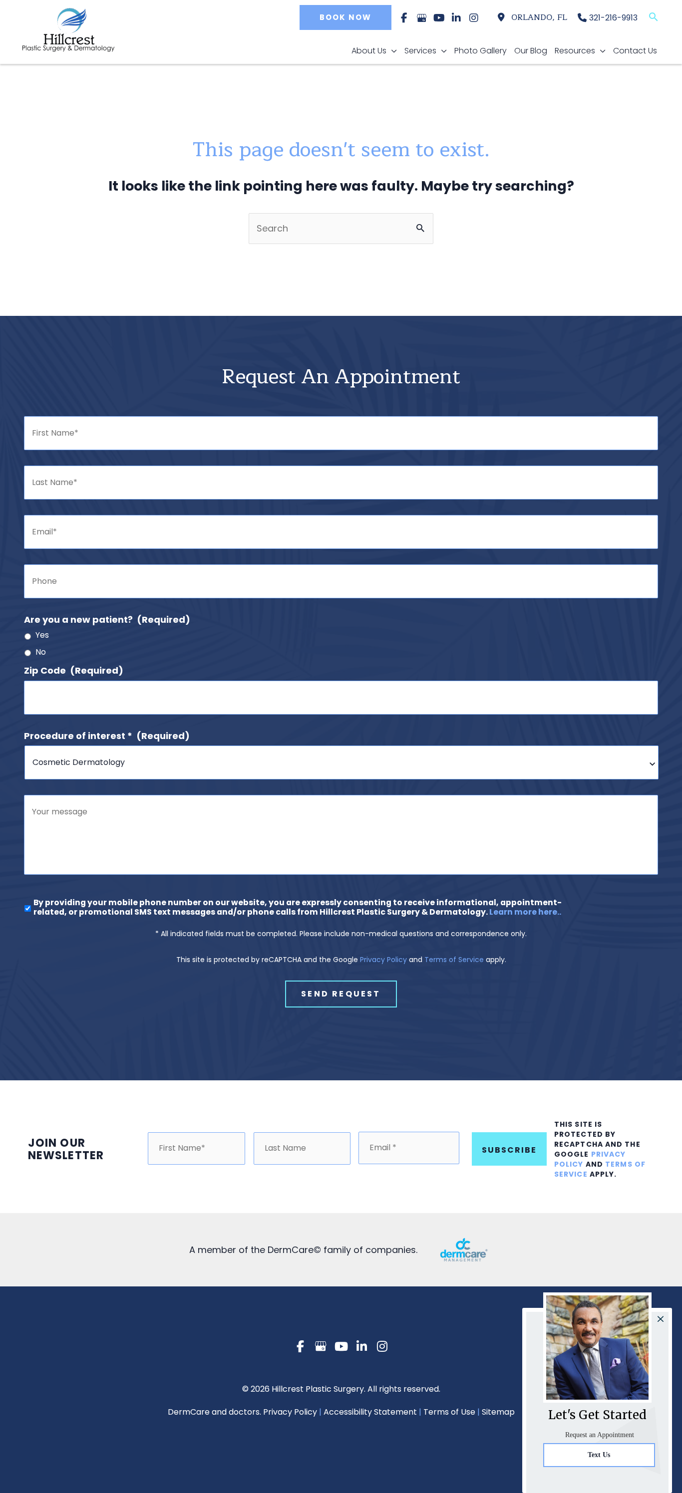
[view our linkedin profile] (456, 18)
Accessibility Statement (370, 1412)
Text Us (599, 1455)
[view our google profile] (421, 18)
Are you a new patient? (107, 619)
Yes (42, 635)
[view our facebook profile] (403, 18)
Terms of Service (454, 960)
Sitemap (498, 1412)
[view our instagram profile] (473, 18)
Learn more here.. (525, 912)
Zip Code (73, 670)
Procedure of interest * (107, 736)
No (40, 652)
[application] (391, 51)
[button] (343, 17)
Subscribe (509, 1150)
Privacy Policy (383, 960)
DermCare (189, 1412)
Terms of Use (449, 1412)
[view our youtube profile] (438, 18)
